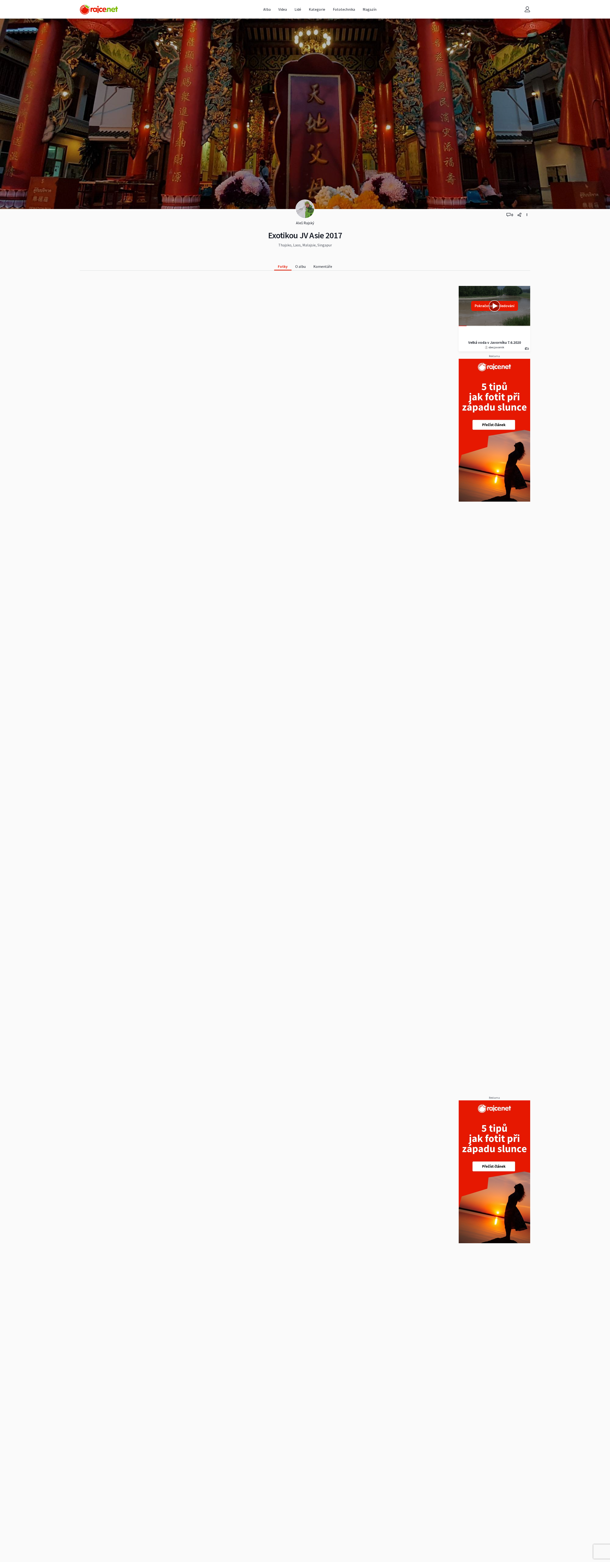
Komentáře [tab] (322, 266)
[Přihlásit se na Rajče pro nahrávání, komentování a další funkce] (527, 9)
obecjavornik (496, 347)
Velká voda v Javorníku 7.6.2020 (494, 342)
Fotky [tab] (283, 266)
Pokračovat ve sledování (494, 306)
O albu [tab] (300, 266)
